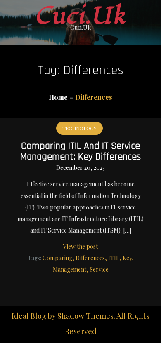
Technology (79, 128)
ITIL (113, 258)
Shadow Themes (85, 316)
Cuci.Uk (81, 16)
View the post (80, 246)
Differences (90, 258)
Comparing (57, 258)
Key (127, 258)
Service (99, 269)
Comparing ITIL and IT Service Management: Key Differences (80, 151)
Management (69, 269)
